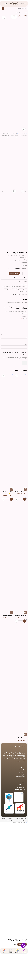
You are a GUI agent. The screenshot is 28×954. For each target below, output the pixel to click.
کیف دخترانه (16, 290)
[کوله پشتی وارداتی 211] (7, 432)
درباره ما (22, 782)
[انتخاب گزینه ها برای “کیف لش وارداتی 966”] (25, 734)
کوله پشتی (21, 772)
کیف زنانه (18, 13)
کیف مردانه (21, 770)
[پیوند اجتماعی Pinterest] (13, 294)
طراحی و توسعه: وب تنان (9, 820)
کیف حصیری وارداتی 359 (7, 615)
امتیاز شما (23, 316)
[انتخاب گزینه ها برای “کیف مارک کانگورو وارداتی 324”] (25, 489)
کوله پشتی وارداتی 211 (7, 492)
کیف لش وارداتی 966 (21, 737)
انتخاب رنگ (24, 265)
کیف (22, 13)
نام (26, 337)
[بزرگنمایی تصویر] (24, 129)
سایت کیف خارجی (21, 288)
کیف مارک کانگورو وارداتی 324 (20, 492)
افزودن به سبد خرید (14, 273)
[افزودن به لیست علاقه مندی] (16, 375)
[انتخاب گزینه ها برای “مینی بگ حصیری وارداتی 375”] (25, 612)
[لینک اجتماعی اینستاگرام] (17, 294)
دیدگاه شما (24, 319)
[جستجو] (3, 8)
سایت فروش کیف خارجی (10, 286)
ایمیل (25, 344)
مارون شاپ (21, 291)
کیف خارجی (21, 290)
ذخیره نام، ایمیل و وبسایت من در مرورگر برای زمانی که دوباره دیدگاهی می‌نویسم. (15, 353)
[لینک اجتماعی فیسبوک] (21, 294)
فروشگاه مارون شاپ (12, 288)
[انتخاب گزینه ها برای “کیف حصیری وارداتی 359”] (11, 612)
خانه (26, 13)
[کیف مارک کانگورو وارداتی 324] (21, 432)
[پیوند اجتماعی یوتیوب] (15, 294)
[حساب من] (2, 3)
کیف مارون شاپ (9, 290)
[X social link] (19, 294)
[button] (25, 73)
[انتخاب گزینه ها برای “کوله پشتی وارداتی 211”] (11, 489)
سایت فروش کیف (19, 286)
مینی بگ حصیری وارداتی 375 (20, 615)
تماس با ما (21, 785)
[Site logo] (13, 4)
